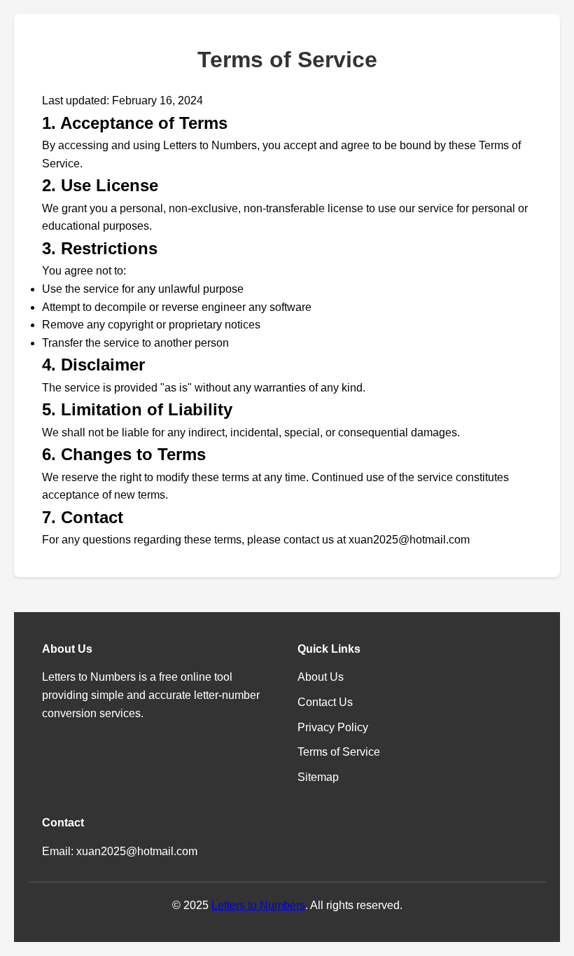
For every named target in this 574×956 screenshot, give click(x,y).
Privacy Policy (333, 727)
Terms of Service (339, 752)
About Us (321, 677)
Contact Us (325, 702)
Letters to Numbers (258, 905)
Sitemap (318, 777)
